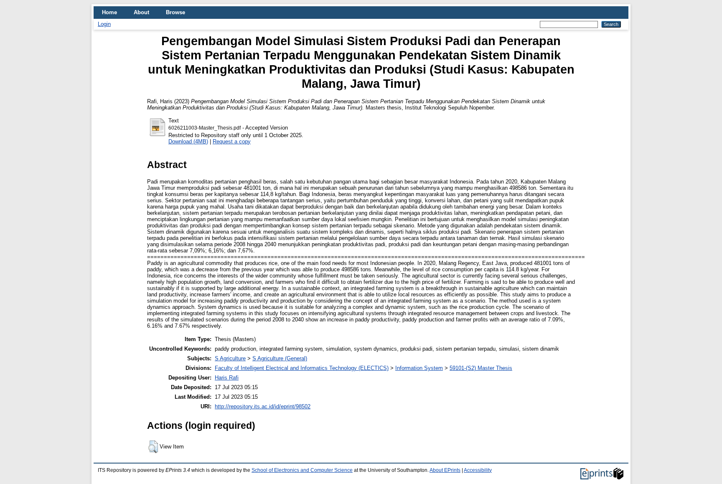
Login (104, 24)
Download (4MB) (188, 141)
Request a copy (232, 141)
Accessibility (478, 470)
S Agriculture (230, 358)
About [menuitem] (141, 12)
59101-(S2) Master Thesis (481, 368)
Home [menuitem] (109, 12)
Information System (419, 368)
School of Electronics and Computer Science (302, 470)
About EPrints (445, 470)
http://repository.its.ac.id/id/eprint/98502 (262, 406)
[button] (153, 447)
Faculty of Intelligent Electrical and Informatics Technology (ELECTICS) (302, 368)
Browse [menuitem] (175, 12)
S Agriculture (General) (279, 358)
